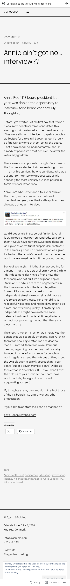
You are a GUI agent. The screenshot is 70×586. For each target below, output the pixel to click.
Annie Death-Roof (14, 475)
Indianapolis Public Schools (43, 479)
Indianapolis (20, 479)
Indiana (8, 479)
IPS (61, 479)
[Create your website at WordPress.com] (35, 3)
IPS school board (13, 482)
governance (58, 475)
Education (44, 475)
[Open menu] (28, 12)
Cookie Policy (11, 573)
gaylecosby (11, 11)
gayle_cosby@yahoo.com (20, 415)
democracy (31, 475)
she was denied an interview (21, 204)
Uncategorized (12, 37)
